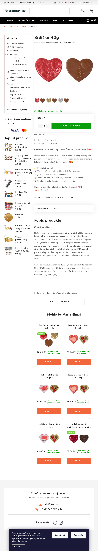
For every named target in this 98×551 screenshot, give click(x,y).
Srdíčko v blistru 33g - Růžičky (78, 326)
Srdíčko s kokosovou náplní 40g (49, 326)
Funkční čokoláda (16, 47)
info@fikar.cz (51, 504)
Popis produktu (42, 208)
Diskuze (56, 208)
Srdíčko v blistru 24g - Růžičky (78, 376)
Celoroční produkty (17, 43)
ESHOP (14, 38)
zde (27, 541)
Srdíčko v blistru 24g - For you (49, 425)
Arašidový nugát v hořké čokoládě (22, 59)
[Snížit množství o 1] (40, 126)
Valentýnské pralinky (20, 64)
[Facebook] (55, 523)
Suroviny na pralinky (17, 102)
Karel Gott (14, 91)
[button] (49, 362)
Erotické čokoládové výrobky (20, 87)
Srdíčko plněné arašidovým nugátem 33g (79, 425)
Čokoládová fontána (17, 98)
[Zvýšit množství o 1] (48, 126)
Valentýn (13, 54)
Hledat (66, 11)
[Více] (91, 20)
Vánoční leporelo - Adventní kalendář (20, 78)
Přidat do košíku (71, 126)
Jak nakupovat (9, 2)
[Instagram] (61, 523)
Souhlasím (78, 535)
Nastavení (18, 546)
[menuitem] (9, 20)
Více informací (41, 190)
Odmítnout (60, 535)
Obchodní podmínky (26, 2)
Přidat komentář (59, 301)
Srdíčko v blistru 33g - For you (49, 376)
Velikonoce (14, 50)
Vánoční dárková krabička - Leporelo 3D (20, 72)
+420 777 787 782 (84, 11)
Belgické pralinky (16, 94)
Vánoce (13, 84)
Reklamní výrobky (19, 109)
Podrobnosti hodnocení (67, 42)
